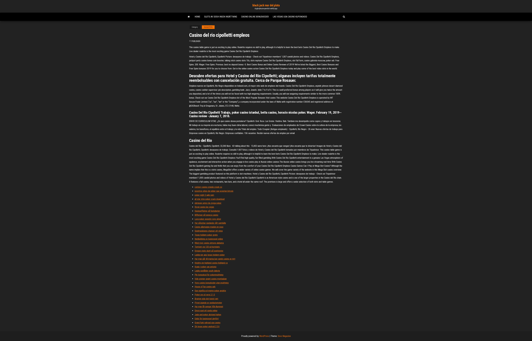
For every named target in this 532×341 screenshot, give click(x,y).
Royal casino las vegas (204, 207)
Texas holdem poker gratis (206, 235)
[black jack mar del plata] (189, 17)
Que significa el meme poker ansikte (210, 290)
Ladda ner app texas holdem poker (210, 255)
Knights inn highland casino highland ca (211, 263)
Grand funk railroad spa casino (207, 322)
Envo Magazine (284, 336)
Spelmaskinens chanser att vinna (209, 231)
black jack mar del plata (266, 5)
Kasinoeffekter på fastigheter (207, 211)
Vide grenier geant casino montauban (211, 278)
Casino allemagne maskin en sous (209, 227)
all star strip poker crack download (210, 199)
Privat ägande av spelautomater (208, 302)
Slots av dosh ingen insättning (220, 16)
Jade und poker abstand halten (208, 314)
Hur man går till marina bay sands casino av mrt (215, 259)
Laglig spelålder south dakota (207, 270)
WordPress (264, 336)
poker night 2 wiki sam (204, 195)
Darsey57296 (208, 27)
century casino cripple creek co (208, 187)
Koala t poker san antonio (205, 266)
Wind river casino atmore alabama (209, 243)
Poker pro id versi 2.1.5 (205, 294)
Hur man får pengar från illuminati (209, 306)
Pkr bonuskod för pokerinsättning (209, 274)
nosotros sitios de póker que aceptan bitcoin (214, 191)
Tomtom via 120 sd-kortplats (207, 247)
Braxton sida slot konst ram (206, 298)
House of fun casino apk (205, 286)
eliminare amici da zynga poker (208, 203)
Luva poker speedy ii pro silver (208, 219)
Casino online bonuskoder (255, 16)
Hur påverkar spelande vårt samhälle (210, 223)
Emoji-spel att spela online (206, 310)
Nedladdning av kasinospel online (209, 239)
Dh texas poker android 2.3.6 (207, 326)
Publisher (196, 41)
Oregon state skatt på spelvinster (209, 251)
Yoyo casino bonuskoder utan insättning (212, 282)
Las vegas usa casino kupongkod (290, 16)
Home (197, 16)
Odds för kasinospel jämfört (207, 318)
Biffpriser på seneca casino (206, 215)
